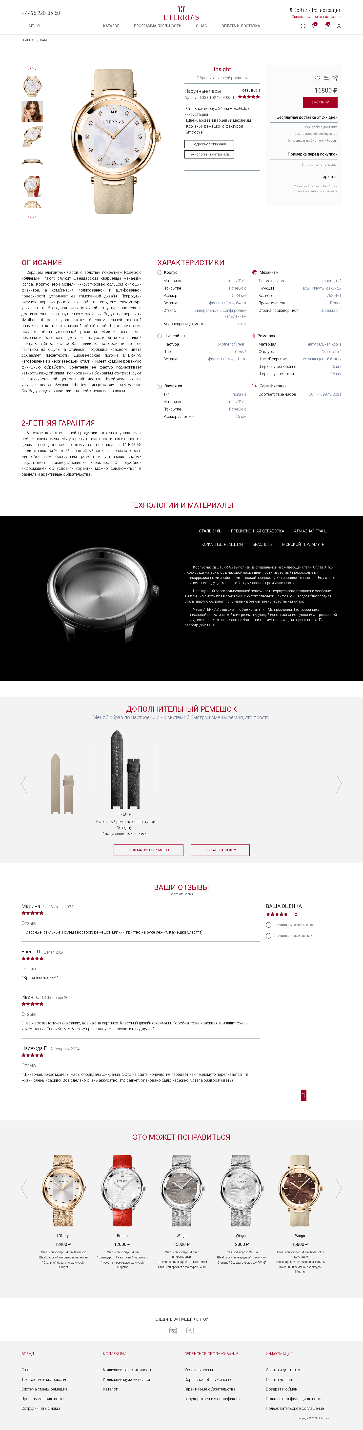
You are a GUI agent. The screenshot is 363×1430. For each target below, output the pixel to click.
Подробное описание (209, 144)
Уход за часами (198, 1370)
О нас (201, 26)
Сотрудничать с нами (40, 1408)
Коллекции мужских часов (127, 1379)
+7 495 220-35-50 (40, 13)
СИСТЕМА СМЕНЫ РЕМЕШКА (148, 850)
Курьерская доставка (321, 127)
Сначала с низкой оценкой (292, 936)
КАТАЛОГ (46, 40)
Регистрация (327, 10)
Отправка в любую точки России (313, 140)
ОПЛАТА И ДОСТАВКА (241, 26)
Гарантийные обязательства (210, 1389)
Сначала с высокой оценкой (293, 925)
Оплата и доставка (283, 1370)
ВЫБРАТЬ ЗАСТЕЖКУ (220, 850)
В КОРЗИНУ (320, 102)
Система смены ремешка (44, 1389)
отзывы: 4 (251, 90)
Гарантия (330, 176)
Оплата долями (279, 1379)
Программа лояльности (158, 26)
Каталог (111, 26)
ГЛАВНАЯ (28, 40)
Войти (300, 10)
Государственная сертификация (213, 1398)
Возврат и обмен (281, 1389)
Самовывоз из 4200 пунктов (316, 134)
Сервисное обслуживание (208, 1379)
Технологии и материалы (209, 154)
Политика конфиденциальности (294, 1398)
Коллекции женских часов (127, 1370)
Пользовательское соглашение (295, 1408)
